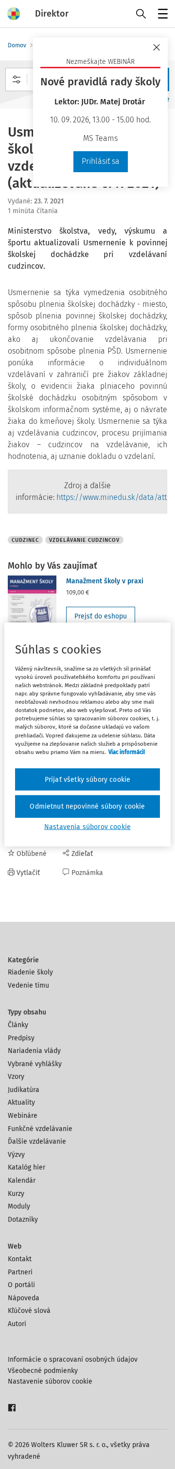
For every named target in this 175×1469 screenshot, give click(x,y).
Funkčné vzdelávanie (40, 1129)
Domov (17, 45)
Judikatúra (23, 1090)
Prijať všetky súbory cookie (87, 779)
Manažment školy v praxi (104, 581)
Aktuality (21, 1102)
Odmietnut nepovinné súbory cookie (87, 806)
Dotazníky (23, 1219)
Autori (17, 1324)
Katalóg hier (26, 1167)
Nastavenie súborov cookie (50, 1381)
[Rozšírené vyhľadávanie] (16, 79)
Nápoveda (23, 1298)
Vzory (16, 1076)
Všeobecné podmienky (43, 1371)
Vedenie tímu (28, 985)
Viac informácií (126, 751)
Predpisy (21, 1038)
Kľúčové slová (29, 1311)
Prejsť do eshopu (100, 616)
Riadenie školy (30, 972)
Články (18, 1025)
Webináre (22, 1116)
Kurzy (16, 1194)
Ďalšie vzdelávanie (37, 1141)
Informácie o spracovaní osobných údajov (73, 1359)
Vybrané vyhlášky (35, 1064)
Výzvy (16, 1155)
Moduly (19, 1206)
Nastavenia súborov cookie (87, 826)
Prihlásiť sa (101, 161)
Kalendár (21, 1180)
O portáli (21, 1285)
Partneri (20, 1272)
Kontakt (20, 1259)
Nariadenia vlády (34, 1051)
